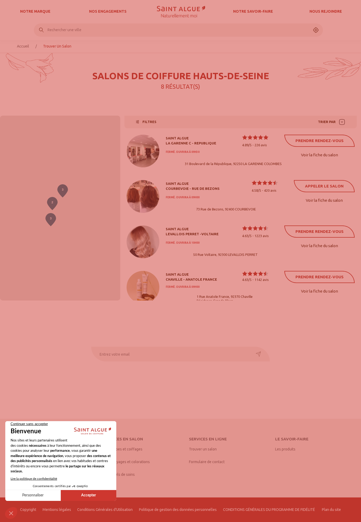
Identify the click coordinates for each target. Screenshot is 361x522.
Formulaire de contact (207, 462)
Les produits (285, 449)
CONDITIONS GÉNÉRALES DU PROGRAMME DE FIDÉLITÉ (269, 509)
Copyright (28, 509)
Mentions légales (57, 509)
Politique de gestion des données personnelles (178, 509)
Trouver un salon (203, 449)
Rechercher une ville (64, 30)
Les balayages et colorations (126, 462)
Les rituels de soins (119, 474)
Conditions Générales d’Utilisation (105, 509)
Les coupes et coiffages (122, 449)
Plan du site (331, 509)
